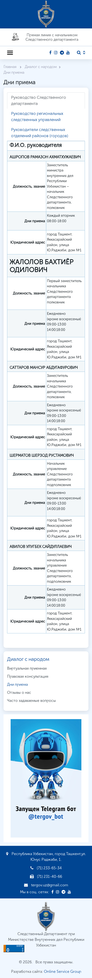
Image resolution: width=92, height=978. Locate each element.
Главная (10, 66)
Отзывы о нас (19, 692)
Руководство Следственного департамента (38, 100)
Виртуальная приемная (27, 668)
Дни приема (17, 684)
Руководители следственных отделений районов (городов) (39, 132)
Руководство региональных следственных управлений (37, 116)
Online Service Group (62, 971)
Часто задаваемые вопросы (31, 700)
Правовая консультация (27, 676)
